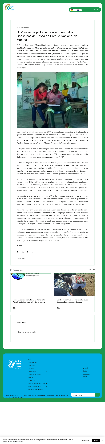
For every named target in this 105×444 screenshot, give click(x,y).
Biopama (31, 368)
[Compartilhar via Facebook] (18, 252)
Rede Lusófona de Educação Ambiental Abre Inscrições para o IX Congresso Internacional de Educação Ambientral (29, 301)
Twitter (85, 371)
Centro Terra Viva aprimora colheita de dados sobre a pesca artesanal (72, 301)
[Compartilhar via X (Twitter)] (23, 252)
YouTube (85, 377)
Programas (31, 365)
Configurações (84, 440)
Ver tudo (92, 269)
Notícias (19, 245)
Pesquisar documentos (35, 389)
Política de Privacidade (15, 441)
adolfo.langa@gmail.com (14, 397)
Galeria (30, 377)
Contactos (31, 380)
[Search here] (97, 395)
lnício (29, 359)
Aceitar (96, 440)
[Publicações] (46, 371)
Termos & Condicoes (35, 386)
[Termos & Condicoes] (46, 386)
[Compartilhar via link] (33, 252)
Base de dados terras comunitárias (38, 383)
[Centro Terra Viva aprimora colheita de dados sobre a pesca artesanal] (74, 284)
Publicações (32, 371)
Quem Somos (32, 362)
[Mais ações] (87, 27)
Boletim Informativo (34, 374)
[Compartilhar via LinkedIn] (28, 252)
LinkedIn (85, 368)
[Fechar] (102, 440)
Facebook (86, 374)
